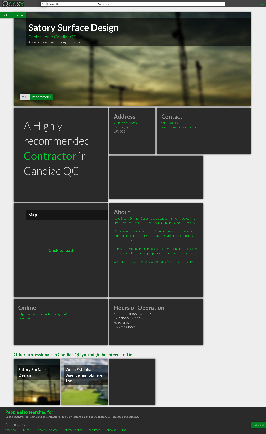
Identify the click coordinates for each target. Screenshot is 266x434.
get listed (94, 430)
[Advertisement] (156, 177)
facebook (24, 318)
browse (111, 430)
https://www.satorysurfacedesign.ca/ (42, 314)
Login (261, 3)
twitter (27, 430)
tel (174, 123)
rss (124, 430)
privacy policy (73, 430)
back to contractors (12, 15)
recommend (41, 97)
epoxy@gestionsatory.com (178, 127)
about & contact (48, 430)
